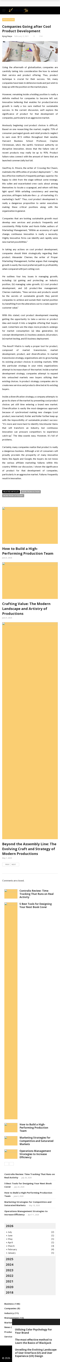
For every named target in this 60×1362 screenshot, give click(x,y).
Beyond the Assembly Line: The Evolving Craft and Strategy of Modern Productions (29, 848)
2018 (9, 1292)
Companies (10, 1308)
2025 (9, 1259)
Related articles (11, 491)
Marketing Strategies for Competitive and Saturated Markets (36, 1141)
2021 (9, 1281)
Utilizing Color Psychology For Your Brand (33, 1331)
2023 (9, 1270)
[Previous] (6, 1164)
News (7, 1327)
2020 (9, 1287)
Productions (8, 20)
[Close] (15, 1322)
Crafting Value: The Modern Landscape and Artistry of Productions (26, 608)
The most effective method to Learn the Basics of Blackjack (33, 1341)
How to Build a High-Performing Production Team (27, 551)
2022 (9, 1275)
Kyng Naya (7, 36)
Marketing (10, 1322)
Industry (9, 1313)
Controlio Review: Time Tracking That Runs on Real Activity (37, 894)
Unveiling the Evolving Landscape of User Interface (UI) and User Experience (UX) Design (36, 1353)
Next (14, 864)
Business (9, 1303)
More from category (13, 495)
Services (9, 1336)
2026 (9, 1226)
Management (11, 1317)
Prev (7, 864)
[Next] (11, 1164)
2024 (9, 1264)
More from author (31, 491)
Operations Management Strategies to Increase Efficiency (35, 1154)
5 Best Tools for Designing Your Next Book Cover (36, 905)
